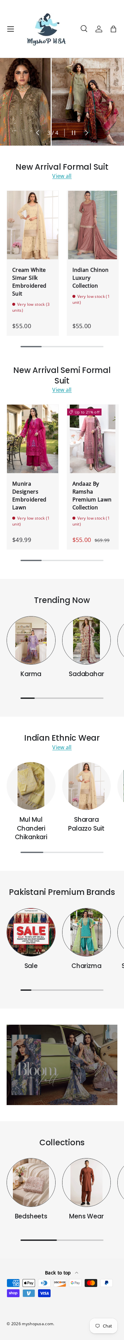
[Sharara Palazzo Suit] (86, 786)
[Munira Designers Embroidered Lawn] (33, 439)
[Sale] (31, 932)
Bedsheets (31, 1216)
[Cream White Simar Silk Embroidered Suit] (33, 225)
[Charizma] (86, 932)
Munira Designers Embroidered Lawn (29, 495)
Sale (31, 965)
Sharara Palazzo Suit (86, 824)
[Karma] (31, 640)
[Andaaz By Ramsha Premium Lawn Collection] (93, 439)
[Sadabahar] (86, 640)
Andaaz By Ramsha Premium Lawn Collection (92, 495)
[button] (113, 29)
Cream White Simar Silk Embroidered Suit (29, 281)
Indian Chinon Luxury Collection (90, 277)
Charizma (86, 965)
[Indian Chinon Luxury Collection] (93, 225)
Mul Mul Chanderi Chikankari (31, 828)
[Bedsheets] (31, 1182)
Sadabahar (86, 674)
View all (62, 176)
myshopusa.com (37, 1323)
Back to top (58, 1272)
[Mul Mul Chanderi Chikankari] (31, 786)
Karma (31, 674)
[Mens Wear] (86, 1182)
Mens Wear (86, 1216)
